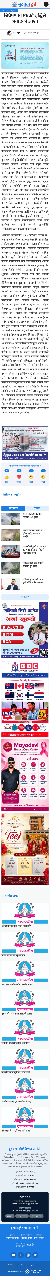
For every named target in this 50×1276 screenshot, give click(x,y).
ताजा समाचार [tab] (13, 508)
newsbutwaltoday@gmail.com (25, 1204)
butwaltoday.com (20, 1265)
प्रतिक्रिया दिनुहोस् (11, 495)
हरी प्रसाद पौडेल (12, 1238)
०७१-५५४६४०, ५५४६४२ (27, 1179)
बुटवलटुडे (16, 33)
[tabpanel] (25, 556)
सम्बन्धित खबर (9, 896)
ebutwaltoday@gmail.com (27, 1183)
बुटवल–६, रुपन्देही (27, 1187)
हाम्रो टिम (30, 1245)
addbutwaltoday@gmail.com (25, 1210)
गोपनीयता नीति (36, 1216)
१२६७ (32, 1176)
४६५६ (32, 1172)
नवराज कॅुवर (26, 1238)
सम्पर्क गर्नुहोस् (22, 1216)
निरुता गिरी (20, 1246)
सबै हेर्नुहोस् (25, 597)
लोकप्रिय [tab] (37, 508)
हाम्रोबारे (9, 1216)
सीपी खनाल (39, 1238)
